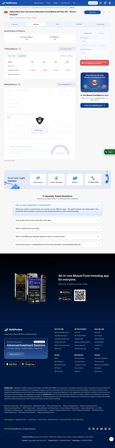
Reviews (77, 371)
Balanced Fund (53, 419)
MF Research (59, 361)
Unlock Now (38, 130)
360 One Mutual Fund (54, 406)
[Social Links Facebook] (89, 429)
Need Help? (92, 3)
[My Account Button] (110, 3)
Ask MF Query (99, 342)
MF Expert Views (60, 365)
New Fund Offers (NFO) (82, 342)
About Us (97, 332)
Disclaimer (97, 368)
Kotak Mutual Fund (10, 412)
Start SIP (77, 332)
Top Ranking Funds (61, 336)
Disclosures (98, 371)
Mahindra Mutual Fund (70, 406)
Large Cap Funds (20, 419)
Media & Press (99, 339)
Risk (57, 24)
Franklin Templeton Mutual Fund (59, 410)
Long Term (22, 56)
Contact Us (98, 345)
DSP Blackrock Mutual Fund (13, 410)
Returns (36, 24)
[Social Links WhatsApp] (110, 429)
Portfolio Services (80, 348)
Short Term (12, 56)
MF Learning (59, 371)
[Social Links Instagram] (106, 429)
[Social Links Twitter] (97, 429)
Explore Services (14, 354)
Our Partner (98, 336)
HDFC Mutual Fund (28, 408)
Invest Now (92, 12)
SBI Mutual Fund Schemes (26, 412)
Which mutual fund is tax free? (27, 228)
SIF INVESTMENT (80, 336)
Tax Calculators (79, 361)
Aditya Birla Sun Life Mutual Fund (48, 408)
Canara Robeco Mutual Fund (69, 408)
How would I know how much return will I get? (33, 220)
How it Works (78, 368)
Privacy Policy (99, 361)
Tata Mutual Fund (97, 410)
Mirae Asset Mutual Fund (12, 408)
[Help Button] (111, 439)
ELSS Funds (32, 419)
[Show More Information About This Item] (20, 49)
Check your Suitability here (93, 105)
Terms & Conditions (100, 358)
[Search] (101, 3)
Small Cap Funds (65, 419)
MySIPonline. (18, 429)
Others (12, 18)
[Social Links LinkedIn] (93, 429)
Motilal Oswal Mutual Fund (88, 406)
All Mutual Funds (60, 342)
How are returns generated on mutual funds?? (33, 205)
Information (100, 24)
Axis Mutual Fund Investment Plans (35, 410)
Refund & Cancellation (101, 365)
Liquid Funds (42, 419)
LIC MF (98, 408)
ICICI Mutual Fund (26, 406)
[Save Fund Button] (104, 12)
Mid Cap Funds (78, 419)
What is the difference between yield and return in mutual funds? (40, 236)
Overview (14, 24)
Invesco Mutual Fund (88, 408)
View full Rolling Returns (65, 84)
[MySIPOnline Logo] (9, 2)
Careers (97, 348)
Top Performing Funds (62, 339)
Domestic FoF (20, 18)
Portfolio (79, 24)
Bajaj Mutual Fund (39, 406)
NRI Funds (58, 348)
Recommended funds (62, 332)
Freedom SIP (78, 339)
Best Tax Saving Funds (62, 345)
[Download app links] (65, 292)
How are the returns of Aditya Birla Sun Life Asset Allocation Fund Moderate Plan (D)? (48, 245)
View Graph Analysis (66, 49)
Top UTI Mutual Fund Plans (81, 410)
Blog (56, 358)
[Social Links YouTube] (101, 429)
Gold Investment (79, 345)
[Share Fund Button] (109, 12)
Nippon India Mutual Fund (45, 412)
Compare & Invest (80, 365)
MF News (58, 368)
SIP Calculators (79, 358)
